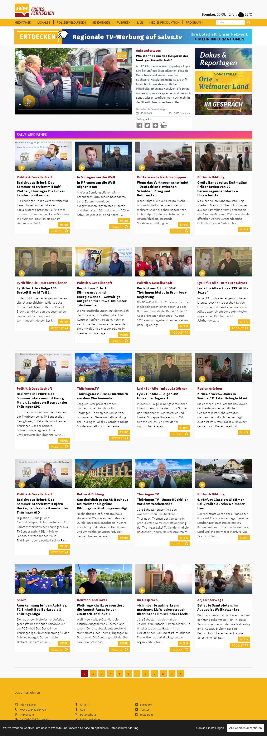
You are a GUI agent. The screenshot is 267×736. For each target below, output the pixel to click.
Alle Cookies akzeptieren (245, 728)
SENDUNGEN (101, 22)
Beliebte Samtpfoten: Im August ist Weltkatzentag (218, 607)
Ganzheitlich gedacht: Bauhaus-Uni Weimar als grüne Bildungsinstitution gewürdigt (103, 503)
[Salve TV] (34, 9)
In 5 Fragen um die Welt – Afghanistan (97, 184)
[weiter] (172, 673)
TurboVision (44, 719)
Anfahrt (84, 704)
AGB (82, 709)
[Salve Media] (133, 37)
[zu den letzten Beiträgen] (180, 673)
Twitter (144, 709)
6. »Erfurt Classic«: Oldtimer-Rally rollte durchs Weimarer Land (221, 503)
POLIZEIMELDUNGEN (71, 22)
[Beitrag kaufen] (163, 125)
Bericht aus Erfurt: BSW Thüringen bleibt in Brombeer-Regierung (162, 292)
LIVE (140, 22)
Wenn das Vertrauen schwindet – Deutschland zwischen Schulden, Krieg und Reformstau (163, 188)
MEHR (64, 225)
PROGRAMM (194, 22)
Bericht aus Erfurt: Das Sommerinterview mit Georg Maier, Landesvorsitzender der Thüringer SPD (42, 400)
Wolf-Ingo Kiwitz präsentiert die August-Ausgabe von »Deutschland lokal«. (100, 609)
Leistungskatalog (90, 719)
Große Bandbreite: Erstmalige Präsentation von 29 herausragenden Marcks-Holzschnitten (222, 188)
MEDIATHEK (23, 22)
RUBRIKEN (123, 22)
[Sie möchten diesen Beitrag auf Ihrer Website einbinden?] (155, 125)
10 (163, 674)
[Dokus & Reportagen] (224, 58)
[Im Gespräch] (224, 104)
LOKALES (43, 22)
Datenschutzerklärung (124, 728)
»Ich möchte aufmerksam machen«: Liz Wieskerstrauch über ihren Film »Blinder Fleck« (162, 609)
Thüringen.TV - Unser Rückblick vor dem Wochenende (102, 396)
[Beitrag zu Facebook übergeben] (139, 125)
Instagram (146, 714)
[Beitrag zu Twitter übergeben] (147, 125)
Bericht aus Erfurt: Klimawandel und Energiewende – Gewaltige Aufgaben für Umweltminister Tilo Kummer (102, 296)
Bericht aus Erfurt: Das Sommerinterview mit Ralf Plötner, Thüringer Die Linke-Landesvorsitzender (41, 188)
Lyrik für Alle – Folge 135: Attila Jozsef (223, 290)
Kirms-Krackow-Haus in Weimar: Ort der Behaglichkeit (222, 396)
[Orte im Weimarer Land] (224, 81)
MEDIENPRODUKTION (164, 22)
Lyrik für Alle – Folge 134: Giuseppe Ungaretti (157, 396)
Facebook (146, 704)
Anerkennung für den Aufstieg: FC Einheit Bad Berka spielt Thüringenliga (42, 609)
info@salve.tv (28, 704)
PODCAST (57, 231)
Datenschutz (88, 714)
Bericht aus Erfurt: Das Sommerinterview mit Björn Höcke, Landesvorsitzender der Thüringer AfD (42, 505)
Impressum (27, 714)
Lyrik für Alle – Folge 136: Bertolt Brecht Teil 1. (37, 290)
